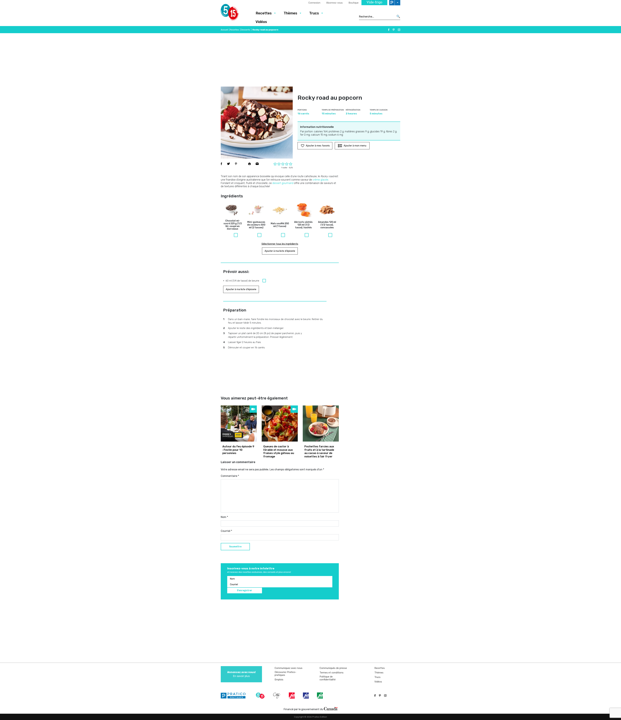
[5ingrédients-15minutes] (261, 695)
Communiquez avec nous (288, 668)
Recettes (264, 13)
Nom (224, 517)
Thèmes (290, 13)
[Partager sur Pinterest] (236, 163)
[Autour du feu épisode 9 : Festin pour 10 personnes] (239, 423)
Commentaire (230, 475)
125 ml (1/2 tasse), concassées (327, 225)
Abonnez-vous (334, 2)
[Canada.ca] (331, 708)
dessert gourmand (282, 183)
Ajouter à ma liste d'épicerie (280, 250)
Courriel (226, 530)
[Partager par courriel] (257, 163)
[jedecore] (306, 695)
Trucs (314, 13)
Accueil (224, 29)
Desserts (245, 29)
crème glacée (320, 179)
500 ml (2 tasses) (256, 225)
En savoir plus (241, 674)
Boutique (354, 2)
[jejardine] (320, 695)
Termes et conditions (331, 672)
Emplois (279, 679)
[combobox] (376, 16)
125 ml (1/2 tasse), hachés (303, 225)
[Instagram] (399, 29)
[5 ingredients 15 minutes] (235, 13)
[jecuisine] (292, 695)
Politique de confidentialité (328, 678)
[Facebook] (388, 29)
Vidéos (261, 22)
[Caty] (277, 695)
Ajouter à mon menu (355, 145)
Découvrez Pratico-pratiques (285, 673)
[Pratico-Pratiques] (234, 695)
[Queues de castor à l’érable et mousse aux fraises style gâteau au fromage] (280, 423)
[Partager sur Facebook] (221, 163)
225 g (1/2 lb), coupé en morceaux (232, 225)
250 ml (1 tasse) (280, 225)
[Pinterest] (394, 29)
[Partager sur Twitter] (228, 163)
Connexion (314, 2)
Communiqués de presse (333, 668)
